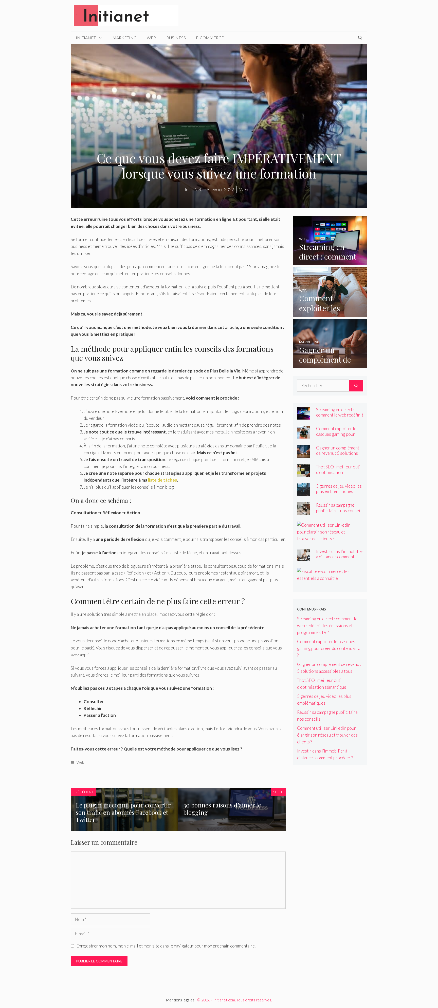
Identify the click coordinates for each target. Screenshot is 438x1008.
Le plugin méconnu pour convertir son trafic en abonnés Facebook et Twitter (123, 812)
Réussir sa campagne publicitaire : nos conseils (339, 507)
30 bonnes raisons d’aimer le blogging (222, 808)
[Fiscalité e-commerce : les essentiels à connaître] (327, 578)
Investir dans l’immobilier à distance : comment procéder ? (339, 557)
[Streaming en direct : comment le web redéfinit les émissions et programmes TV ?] (330, 261)
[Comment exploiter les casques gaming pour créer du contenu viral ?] (330, 313)
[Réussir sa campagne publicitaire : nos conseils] (303, 511)
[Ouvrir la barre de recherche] (360, 37)
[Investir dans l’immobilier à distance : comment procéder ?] (303, 558)
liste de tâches (162, 480)
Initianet (86, 37)
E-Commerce (210, 37)
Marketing (125, 37)
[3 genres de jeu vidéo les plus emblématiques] (303, 492)
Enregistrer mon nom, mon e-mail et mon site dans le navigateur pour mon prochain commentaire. (166, 945)
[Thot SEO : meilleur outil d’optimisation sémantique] (303, 473)
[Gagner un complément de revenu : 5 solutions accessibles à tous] (330, 364)
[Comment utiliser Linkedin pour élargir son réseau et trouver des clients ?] (327, 538)
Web (151, 37)
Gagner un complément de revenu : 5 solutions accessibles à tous (337, 453)
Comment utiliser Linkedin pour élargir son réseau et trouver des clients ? (327, 734)
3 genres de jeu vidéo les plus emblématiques (339, 488)
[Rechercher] (356, 386)
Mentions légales (180, 1000)
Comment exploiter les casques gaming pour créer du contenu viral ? (337, 434)
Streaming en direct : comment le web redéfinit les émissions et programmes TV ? (339, 417)
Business (176, 37)
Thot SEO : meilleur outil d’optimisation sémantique (339, 472)
